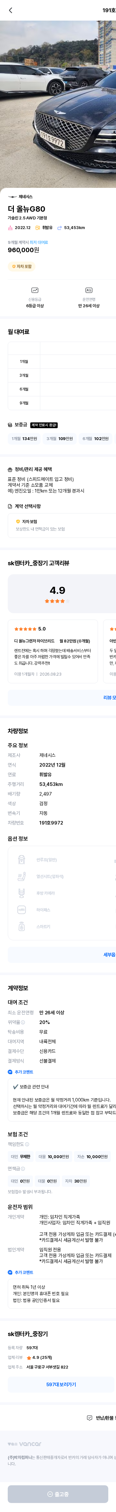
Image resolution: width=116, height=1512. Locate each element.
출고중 (62, 1494)
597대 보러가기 (61, 1385)
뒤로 (10, 10)
